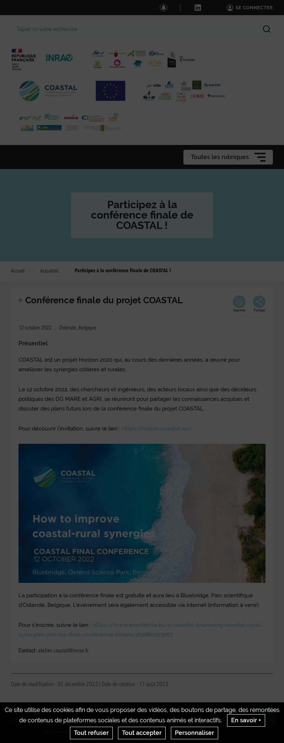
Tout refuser (91, 732)
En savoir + (246, 720)
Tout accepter (142, 732)
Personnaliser (194, 732)
